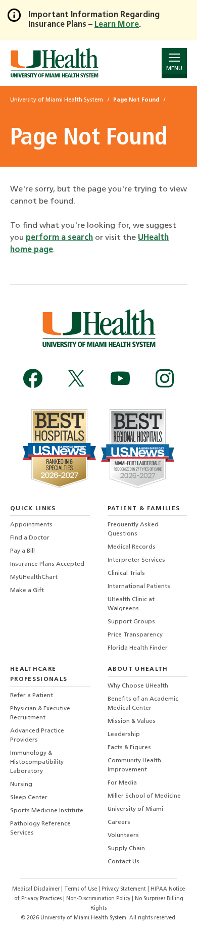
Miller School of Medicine (144, 796)
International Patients (139, 586)
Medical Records (132, 547)
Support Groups (131, 622)
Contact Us (123, 862)
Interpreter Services (136, 560)
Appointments (31, 525)
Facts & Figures (129, 748)
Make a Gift (27, 590)
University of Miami (135, 809)
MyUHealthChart (34, 577)
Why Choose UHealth (138, 686)
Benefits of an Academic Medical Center (143, 703)
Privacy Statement (124, 889)
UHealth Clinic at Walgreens (131, 604)
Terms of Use (81, 889)
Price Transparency (135, 635)
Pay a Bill (22, 551)
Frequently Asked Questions (133, 529)
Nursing (21, 784)
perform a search (59, 238)
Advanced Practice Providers (37, 735)
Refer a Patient (31, 696)
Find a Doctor (30, 538)
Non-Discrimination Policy (98, 899)
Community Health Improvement (134, 765)
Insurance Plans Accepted (47, 564)
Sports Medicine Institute (46, 811)
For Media (122, 783)
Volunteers (123, 835)
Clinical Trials (126, 573)
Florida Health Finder (138, 648)
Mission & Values (132, 721)
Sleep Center (28, 798)
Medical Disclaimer (36, 889)
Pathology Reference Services (40, 828)
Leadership (124, 734)
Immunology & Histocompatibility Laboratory (37, 762)
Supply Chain (126, 849)
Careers (119, 822)
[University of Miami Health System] (54, 63)
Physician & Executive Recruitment (40, 713)
